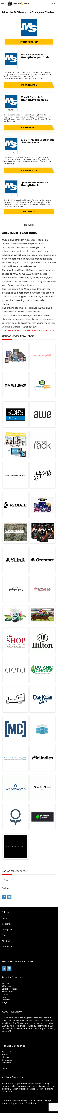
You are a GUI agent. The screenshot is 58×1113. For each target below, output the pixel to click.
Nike (4, 997)
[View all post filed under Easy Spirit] (42, 356)
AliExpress (6, 986)
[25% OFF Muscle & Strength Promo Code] (10, 101)
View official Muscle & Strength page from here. (29, 330)
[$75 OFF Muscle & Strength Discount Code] (10, 144)
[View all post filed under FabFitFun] (15, 589)
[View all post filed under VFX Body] (15, 445)
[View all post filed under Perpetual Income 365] (15, 699)
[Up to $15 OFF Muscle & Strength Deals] (10, 186)
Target (5, 1002)
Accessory (6, 1052)
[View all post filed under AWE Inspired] (42, 414)
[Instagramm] (4, 897)
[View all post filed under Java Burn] (42, 532)
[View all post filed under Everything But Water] (15, 475)
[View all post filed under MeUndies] (42, 758)
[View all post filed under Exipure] (15, 615)
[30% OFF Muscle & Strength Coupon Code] (10, 59)
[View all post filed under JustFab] (15, 560)
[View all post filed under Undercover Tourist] (42, 385)
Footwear (6, 1062)
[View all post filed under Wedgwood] (15, 788)
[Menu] (3, 3)
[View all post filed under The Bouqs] (42, 475)
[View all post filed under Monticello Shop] (15, 641)
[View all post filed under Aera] (15, 670)
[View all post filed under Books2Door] (42, 589)
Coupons (6, 924)
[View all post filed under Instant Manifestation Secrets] (15, 356)
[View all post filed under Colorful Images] (15, 758)
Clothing (6, 1057)
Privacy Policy (8, 1103)
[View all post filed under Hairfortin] (42, 729)
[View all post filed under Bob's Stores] (15, 414)
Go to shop (30, 42)
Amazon (5, 983)
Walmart (6, 999)
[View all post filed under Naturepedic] (15, 817)
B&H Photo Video (9, 989)
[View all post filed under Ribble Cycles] (15, 505)
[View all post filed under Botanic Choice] (42, 670)
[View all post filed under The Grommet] (42, 560)
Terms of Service (26, 1103)
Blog (4, 935)
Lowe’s (5, 994)
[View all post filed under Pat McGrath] (15, 846)
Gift (4, 1065)
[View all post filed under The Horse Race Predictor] (42, 615)
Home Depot (8, 991)
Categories (7, 929)
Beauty (5, 1054)
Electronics (7, 1060)
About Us (6, 941)
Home (4, 918)
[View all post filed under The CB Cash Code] (15, 532)
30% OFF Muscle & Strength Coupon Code (35, 56)
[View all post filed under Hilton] (42, 641)
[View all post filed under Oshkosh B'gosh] (42, 699)
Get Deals (29, 211)
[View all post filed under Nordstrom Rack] (42, 445)
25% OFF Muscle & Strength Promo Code (34, 99)
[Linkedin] (9, 897)
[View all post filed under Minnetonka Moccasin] (15, 385)
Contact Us (7, 946)
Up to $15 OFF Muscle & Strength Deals (35, 184)
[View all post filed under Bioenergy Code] (42, 505)
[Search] (54, 3)
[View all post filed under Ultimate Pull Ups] (15, 729)
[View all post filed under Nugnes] (42, 788)
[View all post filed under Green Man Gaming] (42, 817)
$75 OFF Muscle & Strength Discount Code (37, 141)
